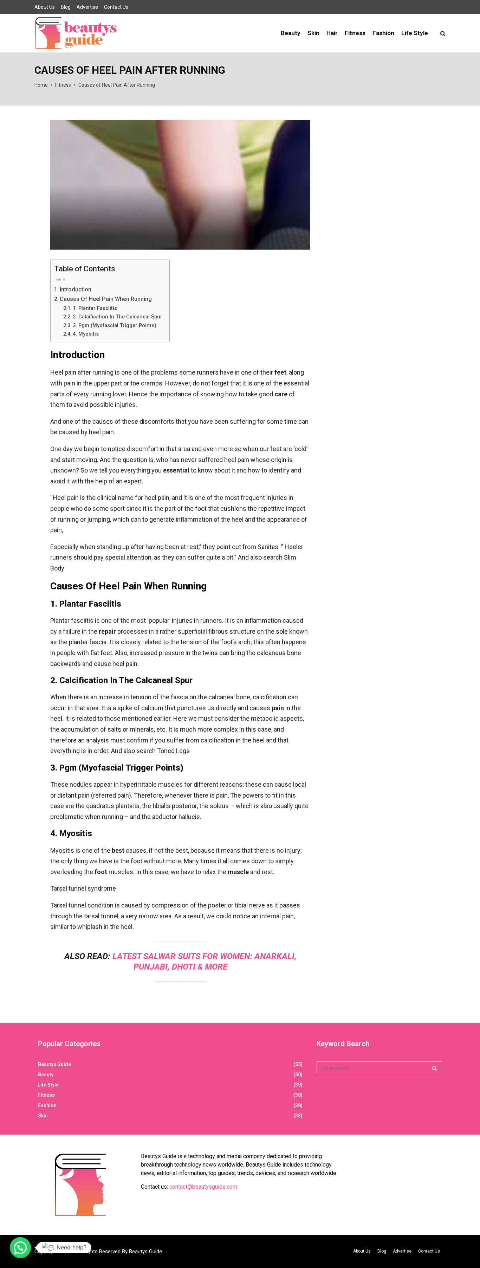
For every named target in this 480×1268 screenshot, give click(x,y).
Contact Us (116, 7)
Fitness (355, 33)
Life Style (414, 33)
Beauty (290, 33)
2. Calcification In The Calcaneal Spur (117, 316)
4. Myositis (86, 334)
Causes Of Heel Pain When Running (106, 299)
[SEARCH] (434, 1068)
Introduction (75, 289)
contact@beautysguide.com (203, 1186)
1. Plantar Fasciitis (95, 308)
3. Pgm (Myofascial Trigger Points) (114, 325)
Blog (66, 7)
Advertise (87, 7)
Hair (332, 33)
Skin (313, 33)
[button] (20, 1247)
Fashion (383, 33)
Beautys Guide (54, 1064)
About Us (44, 7)
